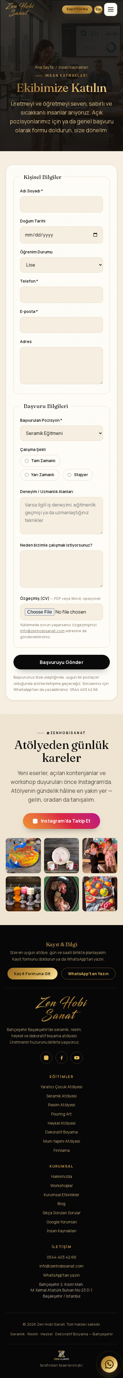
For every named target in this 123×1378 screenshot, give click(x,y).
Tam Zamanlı (43, 460)
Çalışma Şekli (33, 449)
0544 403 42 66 (61, 1257)
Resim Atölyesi (61, 1104)
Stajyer (81, 474)
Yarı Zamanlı (42, 474)
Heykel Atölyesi (62, 1123)
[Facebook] (61, 1058)
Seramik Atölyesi (61, 1096)
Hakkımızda (61, 1176)
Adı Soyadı (31, 191)
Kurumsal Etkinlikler (61, 1194)
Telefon (29, 281)
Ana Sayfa (44, 67)
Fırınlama (61, 1150)
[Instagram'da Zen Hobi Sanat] (23, 855)
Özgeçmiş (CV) (60, 598)
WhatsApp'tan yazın (61, 1275)
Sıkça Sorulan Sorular (62, 1212)
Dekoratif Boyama (61, 1132)
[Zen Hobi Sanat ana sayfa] (27, 9)
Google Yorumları (61, 1222)
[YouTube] (77, 1058)
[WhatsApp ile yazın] (109, 1364)
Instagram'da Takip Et (65, 821)
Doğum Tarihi (32, 221)
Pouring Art (61, 1114)
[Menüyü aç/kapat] (110, 9)
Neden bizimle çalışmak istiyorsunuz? (56, 545)
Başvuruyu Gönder (62, 662)
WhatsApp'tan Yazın (88, 973)
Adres (26, 341)
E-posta (29, 311)
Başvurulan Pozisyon (41, 420)
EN (98, 9)
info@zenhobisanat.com (42, 631)
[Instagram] (46, 1058)
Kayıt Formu (77, 9)
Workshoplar (61, 1185)
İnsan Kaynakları (61, 1230)
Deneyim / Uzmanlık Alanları (46, 491)
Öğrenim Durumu (36, 252)
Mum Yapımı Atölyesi (61, 1141)
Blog (61, 1203)
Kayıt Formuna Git (32, 973)
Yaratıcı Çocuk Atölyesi (61, 1086)
